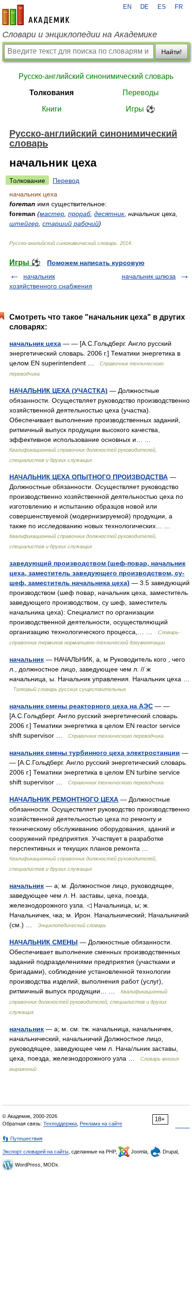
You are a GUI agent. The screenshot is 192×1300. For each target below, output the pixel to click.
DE (144, 7)
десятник (109, 213)
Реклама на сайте (101, 1123)
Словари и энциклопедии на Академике (79, 34)
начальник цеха (35, 343)
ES (162, 7)
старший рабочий (70, 223)
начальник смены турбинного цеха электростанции (94, 752)
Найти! (171, 52)
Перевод (66, 180)
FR (179, 7)
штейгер (24, 223)
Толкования (51, 93)
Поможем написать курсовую (95, 262)
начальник (26, 659)
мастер (52, 213)
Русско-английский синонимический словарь (96, 76)
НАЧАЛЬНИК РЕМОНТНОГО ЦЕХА (63, 799)
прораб (79, 213)
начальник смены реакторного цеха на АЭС (81, 706)
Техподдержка (60, 1123)
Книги (52, 109)
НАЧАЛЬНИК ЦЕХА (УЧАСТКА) (58, 390)
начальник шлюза (149, 276)
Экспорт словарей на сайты (35, 1151)
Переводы (141, 93)
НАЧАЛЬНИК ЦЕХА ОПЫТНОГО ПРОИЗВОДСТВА (88, 477)
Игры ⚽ (140, 109)
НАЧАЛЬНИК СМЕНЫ (43, 942)
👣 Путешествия (22, 1138)
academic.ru (35, 15)
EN (127, 7)
